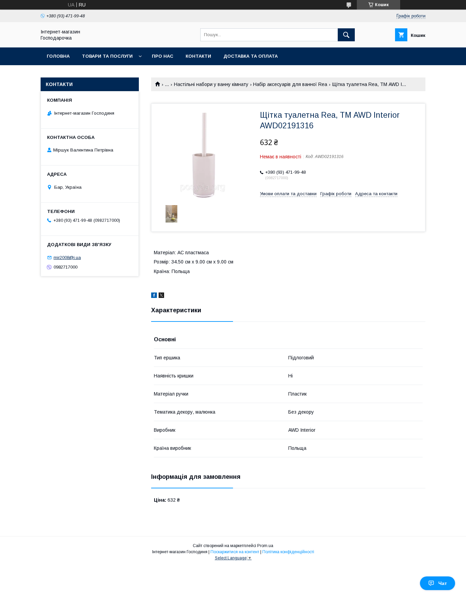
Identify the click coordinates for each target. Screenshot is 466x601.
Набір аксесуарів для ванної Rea (290, 84)
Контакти (198, 56)
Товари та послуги (107, 56)
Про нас (162, 56)
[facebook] (154, 296)
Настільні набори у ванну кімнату (211, 84)
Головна (58, 56)
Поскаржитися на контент (234, 551)
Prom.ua (265, 545)
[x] (161, 296)
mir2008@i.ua (67, 257)
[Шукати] (346, 34)
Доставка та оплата (250, 56)
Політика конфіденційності (288, 551)
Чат (442, 583)
